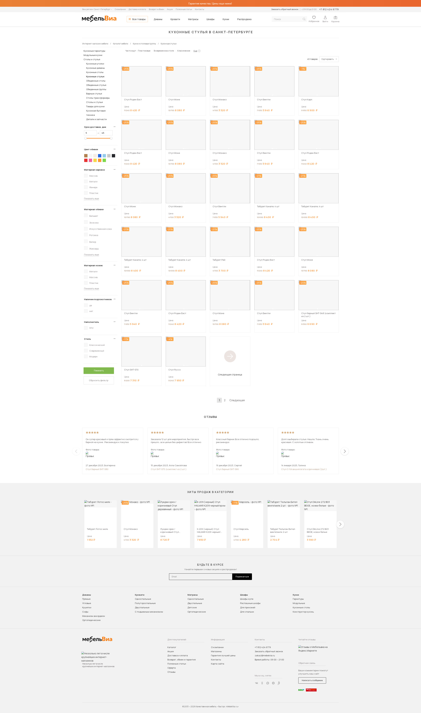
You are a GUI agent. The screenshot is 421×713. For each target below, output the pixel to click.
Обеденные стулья (96, 85)
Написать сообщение (312, 680)
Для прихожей (247, 607)
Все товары (139, 19)
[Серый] (109, 156)
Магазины (216, 651)
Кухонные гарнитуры (94, 50)
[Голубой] (104, 156)
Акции (170, 9)
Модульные (299, 603)
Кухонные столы (94, 72)
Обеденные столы (95, 80)
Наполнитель (91, 321)
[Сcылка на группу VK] (256, 683)
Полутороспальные (145, 603)
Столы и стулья (92, 59)
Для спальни (247, 611)
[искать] (304, 19)
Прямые (86, 598)
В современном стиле (164, 50)
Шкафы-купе (246, 598)
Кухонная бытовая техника (96, 112)
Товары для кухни (95, 106)
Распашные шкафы (250, 603)
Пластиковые (144, 50)
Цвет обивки (91, 149)
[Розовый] (90, 160)
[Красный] (86, 160)
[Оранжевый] (99, 160)
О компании (120, 9)
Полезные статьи (184, 9)
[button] (139, 95)
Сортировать (328, 59)
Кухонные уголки (95, 63)
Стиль (87, 338)
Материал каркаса (94, 169)
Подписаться (242, 576)
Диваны (158, 19)
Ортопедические (91, 620)
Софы (85, 611)
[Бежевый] (95, 156)
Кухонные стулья (95, 76)
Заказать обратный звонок (284, 9)
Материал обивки (94, 209)
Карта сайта (217, 663)
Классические (183, 50)
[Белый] (90, 156)
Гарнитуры (298, 598)
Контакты (199, 9)
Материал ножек (93, 265)
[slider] (85, 138)
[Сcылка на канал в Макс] (268, 683)
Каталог (171, 647)
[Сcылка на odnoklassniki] (262, 683)
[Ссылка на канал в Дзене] (273, 683)
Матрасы (193, 19)
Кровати (175, 19)
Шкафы (210, 19)
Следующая (237, 400)
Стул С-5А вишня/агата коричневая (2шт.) (304, 469)
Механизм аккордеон (93, 616)
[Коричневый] (86, 156)
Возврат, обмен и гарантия (181, 659)
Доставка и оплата (137, 9)
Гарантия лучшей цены (223, 655)
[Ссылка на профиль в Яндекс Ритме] (279, 683)
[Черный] (113, 156)
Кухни (226, 19)
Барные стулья (94, 93)
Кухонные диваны (95, 67)
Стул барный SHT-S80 (97, 469)
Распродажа (244, 19)
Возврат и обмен (156, 9)
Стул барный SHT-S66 (227, 469)
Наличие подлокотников (98, 299)
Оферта (171, 667)
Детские (192, 607)
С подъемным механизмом (149, 611)
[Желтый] (95, 160)
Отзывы (171, 671)
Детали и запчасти (96, 119)
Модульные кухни (93, 55)
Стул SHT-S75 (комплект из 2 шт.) (168, 469)
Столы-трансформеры (98, 97)
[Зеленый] (104, 160)
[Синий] (99, 156)
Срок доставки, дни (95, 126)
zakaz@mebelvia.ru (265, 655)
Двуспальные (142, 607)
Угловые (86, 603)
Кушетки (86, 607)
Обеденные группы (96, 89)
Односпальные (143, 598)
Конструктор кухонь (303, 611)
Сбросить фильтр (98, 380)
